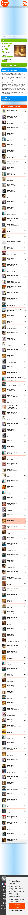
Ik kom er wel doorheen (13, 407)
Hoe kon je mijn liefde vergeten (13, 384)
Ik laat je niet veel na (12, 412)
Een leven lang (12, 293)
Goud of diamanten (12, 333)
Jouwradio (4, 36)
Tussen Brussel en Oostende (13, 709)
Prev (2, 7)
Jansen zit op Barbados (12, 441)
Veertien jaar (10, 743)
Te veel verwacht (10, 686)
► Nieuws (3, 888)
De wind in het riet (12, 270)
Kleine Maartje (12, 458)
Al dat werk (10, 139)
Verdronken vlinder (12, 748)
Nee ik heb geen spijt (12, 549)
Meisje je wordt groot (11, 498)
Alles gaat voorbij (12, 162)
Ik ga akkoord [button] (17, 904)
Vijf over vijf (10, 765)
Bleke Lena (10, 208)
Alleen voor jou (10, 151)
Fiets (14, 310)
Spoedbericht (10, 657)
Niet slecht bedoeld (12, 555)
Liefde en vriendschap (12, 469)
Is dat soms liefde (10, 430)
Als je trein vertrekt (11, 185)
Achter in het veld (12, 128)
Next (26, 7)
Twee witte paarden (12, 714)
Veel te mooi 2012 (12, 737)
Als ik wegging (10, 179)
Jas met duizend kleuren (12, 447)
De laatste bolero (12, 264)
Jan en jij (10, 435)
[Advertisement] (14, 859)
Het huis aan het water (12, 361)
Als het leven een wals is (12, 168)
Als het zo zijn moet (11, 173)
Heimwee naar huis (12, 350)
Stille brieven (10, 674)
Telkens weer (10, 691)
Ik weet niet (10, 418)
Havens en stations (11, 338)
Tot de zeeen (10, 703)
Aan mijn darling (12, 122)
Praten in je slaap (10, 635)
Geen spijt (10, 316)
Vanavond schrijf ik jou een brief (14, 726)
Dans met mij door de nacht (13, 225)
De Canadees (10, 236)
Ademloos (10, 134)
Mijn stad (10, 515)
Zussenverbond (12, 839)
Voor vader (10, 783)
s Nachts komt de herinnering (13, 640)
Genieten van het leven (12, 327)
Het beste (10, 356)
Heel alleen (10, 344)
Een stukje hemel (12, 299)
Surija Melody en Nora (12, 680)
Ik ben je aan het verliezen (12, 395)
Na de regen (10, 538)
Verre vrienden (10, 754)
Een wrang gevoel (12, 304)
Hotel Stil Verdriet (11, 390)
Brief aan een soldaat (12, 213)
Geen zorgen (10, 321)
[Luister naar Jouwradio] (24, 5)
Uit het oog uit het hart (12, 720)
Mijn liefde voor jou (12, 504)
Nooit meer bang (12, 572)
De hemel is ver (10, 247)
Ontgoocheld (10, 600)
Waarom (10, 794)
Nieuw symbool (10, 561)
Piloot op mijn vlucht (11, 629)
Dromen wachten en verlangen (13, 282)
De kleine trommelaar (12, 259)
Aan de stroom (12, 111)
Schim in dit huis (12, 646)
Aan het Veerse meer (12, 116)
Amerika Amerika (11, 190)
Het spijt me (10, 367)
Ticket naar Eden (12, 697)
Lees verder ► (6, 97)
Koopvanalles (12, 464)
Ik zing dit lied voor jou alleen (13, 424)
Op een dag (10, 606)
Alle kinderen (10, 145)
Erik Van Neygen (11, 36)
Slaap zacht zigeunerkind (12, 652)
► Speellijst (4, 889)
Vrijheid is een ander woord (13, 788)
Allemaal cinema (12, 156)
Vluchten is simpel (12, 771)
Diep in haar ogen (12, 276)
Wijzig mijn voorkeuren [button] (16, 910)
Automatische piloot (11, 202)
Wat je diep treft (12, 800)
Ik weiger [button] (17, 907)
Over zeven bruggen (11, 612)
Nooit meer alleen (12, 566)
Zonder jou (10, 834)
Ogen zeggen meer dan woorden (14, 578)
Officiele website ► (7, 99)
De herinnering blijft (11, 253)
